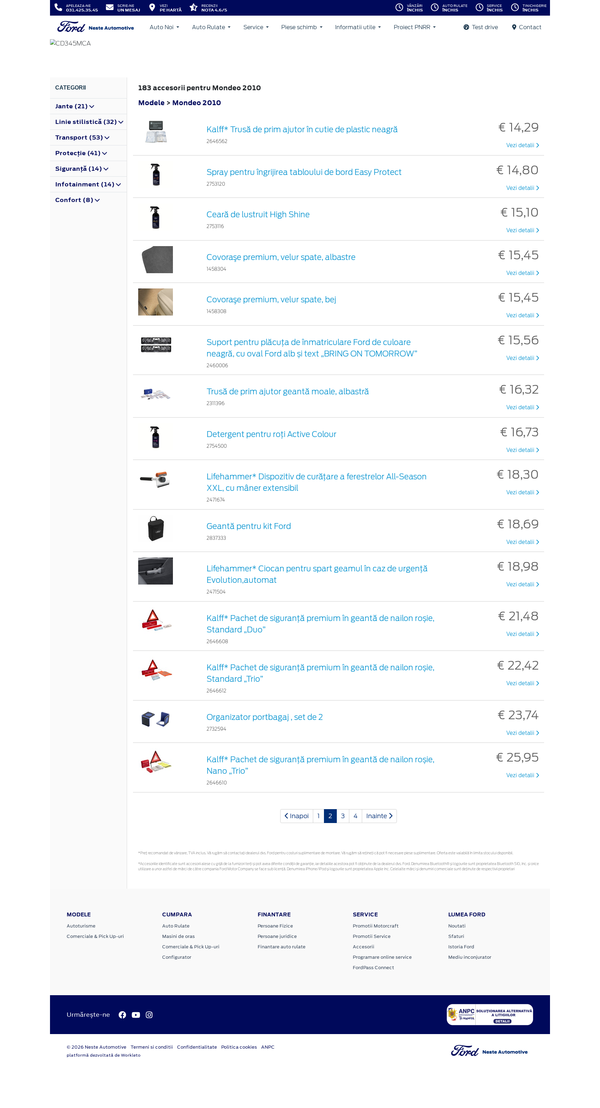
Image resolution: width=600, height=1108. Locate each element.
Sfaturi (456, 936)
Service (254, 27)
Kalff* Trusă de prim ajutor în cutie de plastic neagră (302, 129)
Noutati (457, 926)
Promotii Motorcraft (376, 926)
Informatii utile (356, 27)
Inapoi (299, 816)
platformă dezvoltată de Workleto (104, 1055)
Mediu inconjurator (469, 957)
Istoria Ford (461, 946)
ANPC (268, 1047)
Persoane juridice (277, 936)
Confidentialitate (197, 1047)
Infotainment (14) (85, 184)
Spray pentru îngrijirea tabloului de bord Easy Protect (304, 172)
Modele (151, 102)
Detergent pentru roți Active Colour (271, 434)
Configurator (176, 957)
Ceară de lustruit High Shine (258, 214)
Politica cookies (239, 1047)
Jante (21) (72, 106)
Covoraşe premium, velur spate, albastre (281, 257)
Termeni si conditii (152, 1047)
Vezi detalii (521, 145)
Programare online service (382, 957)
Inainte (377, 816)
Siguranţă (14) (79, 169)
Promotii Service (372, 936)
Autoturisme (81, 926)
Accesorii (363, 946)
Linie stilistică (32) (86, 122)
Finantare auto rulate (282, 946)
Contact (530, 27)
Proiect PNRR (413, 27)
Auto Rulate (209, 27)
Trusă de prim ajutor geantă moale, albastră (288, 391)
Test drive (484, 27)
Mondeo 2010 (196, 102)
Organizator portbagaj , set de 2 (265, 717)
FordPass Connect (373, 967)
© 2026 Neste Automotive (96, 1047)
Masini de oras (178, 936)
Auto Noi (162, 27)
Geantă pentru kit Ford (249, 526)
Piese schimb (299, 27)
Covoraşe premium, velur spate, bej (271, 299)
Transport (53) (80, 137)
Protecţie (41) (78, 153)
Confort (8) (75, 200)
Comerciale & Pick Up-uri (95, 936)
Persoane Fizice (275, 926)
